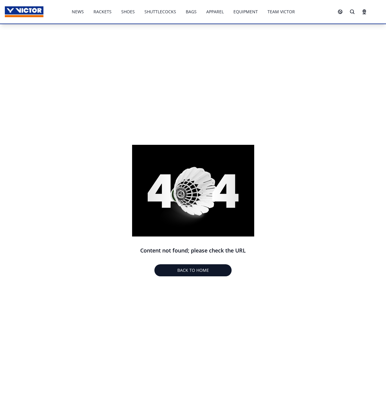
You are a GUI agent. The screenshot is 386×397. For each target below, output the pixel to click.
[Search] (352, 12)
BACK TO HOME (193, 270)
